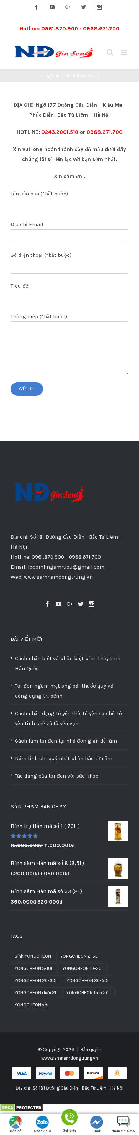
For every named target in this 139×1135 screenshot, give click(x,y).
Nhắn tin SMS (123, 1131)
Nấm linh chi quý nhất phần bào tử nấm (63, 758)
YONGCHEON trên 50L (88, 992)
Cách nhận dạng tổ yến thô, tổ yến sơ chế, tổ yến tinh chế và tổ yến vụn (68, 718)
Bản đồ (15, 1131)
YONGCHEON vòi (31, 1005)
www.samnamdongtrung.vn (69, 1058)
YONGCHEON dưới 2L (36, 992)
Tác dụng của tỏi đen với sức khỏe (56, 775)
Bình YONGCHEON (33, 956)
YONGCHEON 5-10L (34, 968)
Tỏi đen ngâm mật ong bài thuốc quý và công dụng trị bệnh (64, 690)
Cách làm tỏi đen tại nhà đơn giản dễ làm (66, 741)
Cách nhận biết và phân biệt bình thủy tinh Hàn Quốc (67, 663)
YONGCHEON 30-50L (88, 980)
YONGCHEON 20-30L (36, 980)
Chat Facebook (96, 1132)
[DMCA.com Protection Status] (21, 1108)
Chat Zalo (42, 1131)
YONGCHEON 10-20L (83, 968)
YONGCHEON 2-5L (78, 956)
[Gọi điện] (69, 1118)
